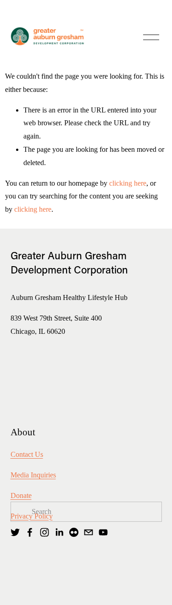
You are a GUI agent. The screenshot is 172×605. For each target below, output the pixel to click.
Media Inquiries (33, 475)
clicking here (127, 183)
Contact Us (27, 454)
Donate (21, 495)
